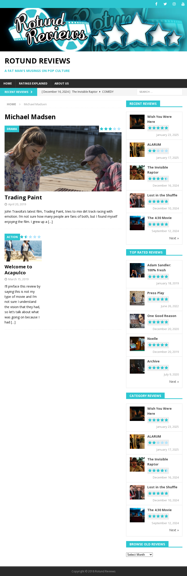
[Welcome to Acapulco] (23, 248)
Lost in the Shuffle (162, 195)
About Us (62, 83)
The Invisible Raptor (157, 169)
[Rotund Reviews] (93, 48)
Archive (153, 361)
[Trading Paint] (63, 159)
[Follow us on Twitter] (165, 4)
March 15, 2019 (18, 279)
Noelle (152, 338)
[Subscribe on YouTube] (183, 4)
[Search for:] (159, 92)
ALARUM (154, 144)
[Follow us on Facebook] (156, 4)
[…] (50, 221)
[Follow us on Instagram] (174, 4)
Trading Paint (23, 197)
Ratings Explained (33, 83)
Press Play (155, 293)
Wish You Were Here (159, 119)
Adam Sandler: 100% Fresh (159, 267)
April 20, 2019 (17, 204)
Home (7, 83)
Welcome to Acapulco (18, 270)
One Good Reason (161, 316)
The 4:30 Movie (159, 218)
